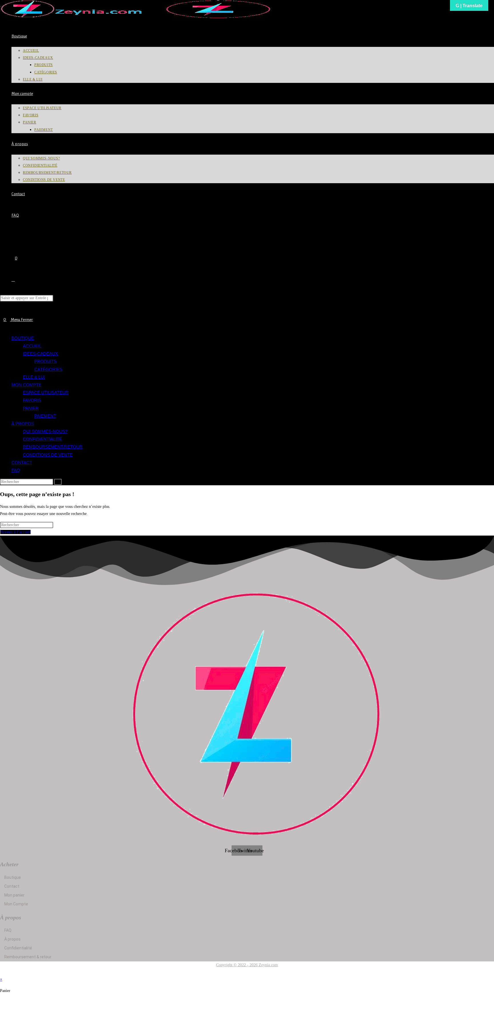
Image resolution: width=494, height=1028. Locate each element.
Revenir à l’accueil (15, 532)
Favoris (32, 400)
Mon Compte (16, 904)
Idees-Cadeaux (40, 353)
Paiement (45, 416)
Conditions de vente (48, 454)
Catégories (48, 369)
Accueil (32, 346)
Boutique (22, 338)
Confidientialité (42, 439)
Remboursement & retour (27, 957)
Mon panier (14, 895)
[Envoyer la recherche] (57, 482)
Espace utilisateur (46, 392)
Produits (45, 361)
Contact (21, 462)
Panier (31, 408)
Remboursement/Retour (53, 446)
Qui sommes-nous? (45, 431)
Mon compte (26, 384)
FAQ (15, 470)
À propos (22, 423)
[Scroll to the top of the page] (1, 972)
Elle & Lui (34, 377)
